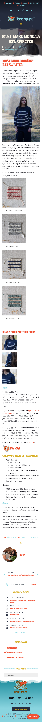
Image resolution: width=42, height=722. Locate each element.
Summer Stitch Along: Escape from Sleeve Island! (22, 601)
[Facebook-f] (23, 10)
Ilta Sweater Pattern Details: (19, 332)
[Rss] (31, 10)
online (31, 442)
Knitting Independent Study (18, 608)
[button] (21, 24)
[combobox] (15, 584)
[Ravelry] (11, 10)
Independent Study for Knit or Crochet (22, 621)
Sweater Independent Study (18, 627)
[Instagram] (15, 10)
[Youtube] (27, 10)
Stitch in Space (14, 615)
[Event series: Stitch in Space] (24, 612)
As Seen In (29, 698)
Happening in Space (12, 50)
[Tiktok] (19, 10)
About (11, 698)
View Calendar (20, 632)
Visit (19, 698)
